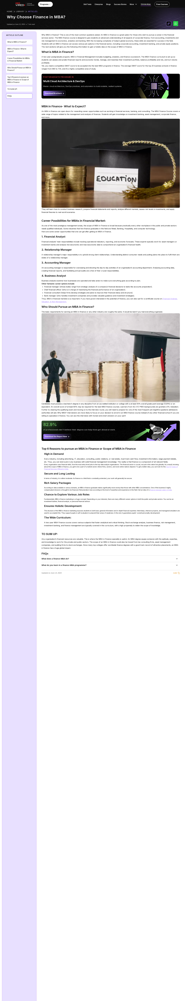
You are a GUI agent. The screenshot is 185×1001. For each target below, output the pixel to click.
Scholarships (146, 4)
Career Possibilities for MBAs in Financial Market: (18, 59)
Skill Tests (87, 4)
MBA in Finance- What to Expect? (16, 50)
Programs (44, 4)
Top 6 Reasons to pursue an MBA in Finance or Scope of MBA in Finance (18, 79)
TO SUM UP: (12, 89)
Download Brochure (53, 93)
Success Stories (120, 4)
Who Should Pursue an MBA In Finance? (19, 69)
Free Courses (162, 4)
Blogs (108, 4)
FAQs (9, 96)
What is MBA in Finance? (17, 42)
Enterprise (99, 4)
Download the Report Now (56, 436)
